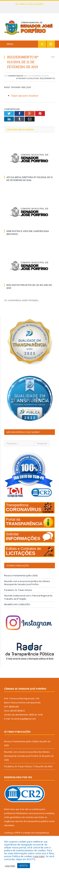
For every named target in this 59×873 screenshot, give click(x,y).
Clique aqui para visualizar (24, 95)
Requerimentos (47, 78)
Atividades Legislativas (27, 78)
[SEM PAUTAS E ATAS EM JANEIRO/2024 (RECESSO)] (29, 211)
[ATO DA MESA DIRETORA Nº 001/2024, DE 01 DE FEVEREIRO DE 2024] (29, 158)
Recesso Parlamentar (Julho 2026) (20, 575)
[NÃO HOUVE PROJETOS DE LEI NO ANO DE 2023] (29, 265)
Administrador (15, 75)
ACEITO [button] (24, 865)
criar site (24, 809)
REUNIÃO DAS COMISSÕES (17, 604)
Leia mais (39, 856)
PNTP (17, 832)
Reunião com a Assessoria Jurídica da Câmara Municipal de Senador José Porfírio (30, 7)
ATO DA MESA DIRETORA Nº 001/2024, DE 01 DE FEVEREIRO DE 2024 (29, 179)
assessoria (39, 813)
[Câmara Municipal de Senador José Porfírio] (29, 27)
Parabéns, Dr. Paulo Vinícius (18, 590)
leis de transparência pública (34, 821)
